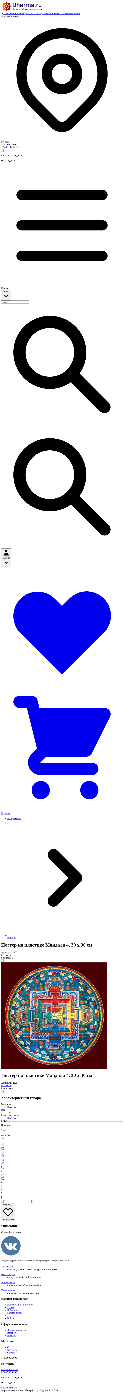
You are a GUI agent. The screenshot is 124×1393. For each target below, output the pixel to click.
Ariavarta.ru (7, 1266)
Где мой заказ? (14, 1313)
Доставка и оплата (10, 13)
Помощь (11, 1335)
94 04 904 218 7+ (9, 1369)
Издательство (45, 13)
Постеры (11, 937)
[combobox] (15, 302)
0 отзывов (6, 955)
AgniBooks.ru (8, 1282)
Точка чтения (8, 1290)
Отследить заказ (10, 16)
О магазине (74, 13)
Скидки (24, 13)
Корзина (5, 813)
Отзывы (64, 13)
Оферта (11, 1352)
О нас (10, 1347)
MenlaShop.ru (8, 1274)
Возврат (11, 1333)
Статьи (56, 13)
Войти (10, 1318)
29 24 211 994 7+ (9, 147)
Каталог (6, 291)
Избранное (12, 1310)
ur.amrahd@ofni (9, 1387)
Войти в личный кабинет (20, 1304)
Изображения (14, 818)
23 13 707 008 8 (9, 1372)
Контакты (33, 13)
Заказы (10, 1307)
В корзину (6, 1204)
